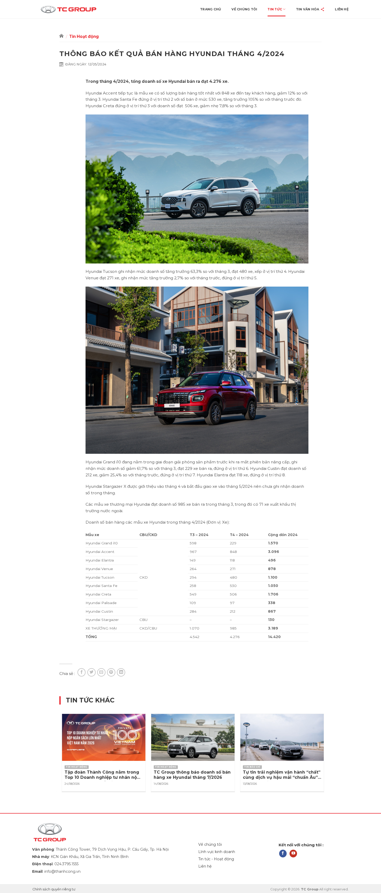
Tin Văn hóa (307, 9)
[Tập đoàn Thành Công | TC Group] (77, 9)
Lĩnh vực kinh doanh (216, 851)
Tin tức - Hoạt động (216, 859)
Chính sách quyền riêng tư (53, 889)
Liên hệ (342, 9)
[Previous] (54, 742)
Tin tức (274, 9)
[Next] (327, 742)
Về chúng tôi (244, 9)
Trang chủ (210, 9)
